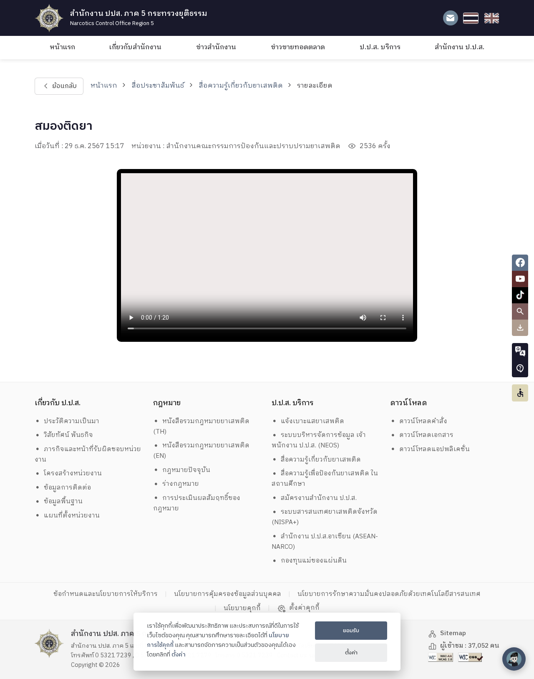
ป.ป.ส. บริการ (380, 47)
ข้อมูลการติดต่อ (67, 487)
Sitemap (453, 633)
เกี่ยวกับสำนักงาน (135, 47)
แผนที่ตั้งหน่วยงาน (72, 515)
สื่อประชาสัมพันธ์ (157, 85)
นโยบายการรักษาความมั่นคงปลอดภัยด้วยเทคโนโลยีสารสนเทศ (389, 594)
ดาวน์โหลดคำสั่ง (423, 421)
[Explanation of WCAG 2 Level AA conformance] (441, 657)
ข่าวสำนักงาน (216, 47)
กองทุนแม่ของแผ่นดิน (314, 560)
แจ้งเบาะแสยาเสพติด (312, 421)
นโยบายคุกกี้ (242, 608)
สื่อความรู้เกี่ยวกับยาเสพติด (241, 85)
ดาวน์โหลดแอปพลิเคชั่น (434, 449)
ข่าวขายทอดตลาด (298, 47)
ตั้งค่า (178, 655)
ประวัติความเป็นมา (71, 421)
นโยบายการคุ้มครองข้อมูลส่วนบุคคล (227, 594)
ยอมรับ (351, 630)
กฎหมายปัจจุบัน (186, 470)
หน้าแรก (62, 47)
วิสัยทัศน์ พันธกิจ (68, 435)
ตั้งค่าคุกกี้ (304, 608)
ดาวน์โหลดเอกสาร (426, 435)
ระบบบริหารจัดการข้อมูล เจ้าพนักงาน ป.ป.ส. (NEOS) (319, 440)
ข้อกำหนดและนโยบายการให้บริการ (105, 594)
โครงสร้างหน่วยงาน (73, 473)
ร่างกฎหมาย (180, 484)
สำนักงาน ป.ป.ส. (459, 47)
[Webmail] (450, 18)
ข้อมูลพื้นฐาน (63, 501)
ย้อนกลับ (64, 86)
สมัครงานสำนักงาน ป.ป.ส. (319, 498)
